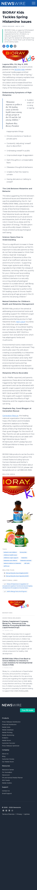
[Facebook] (3, 810)
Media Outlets (7, 783)
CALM (20, 322)
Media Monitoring (8, 735)
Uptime (27, 814)
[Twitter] (6, 810)
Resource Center (8, 769)
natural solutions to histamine (12, 563)
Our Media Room (8, 761)
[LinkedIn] (9, 810)
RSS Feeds (6, 780)
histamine (24, 557)
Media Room (6, 740)
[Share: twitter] (7, 46)
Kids (19, 70)
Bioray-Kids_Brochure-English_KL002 (17, 573)
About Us (5, 753)
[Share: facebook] (4, 46)
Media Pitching (7, 732)
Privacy (19, 814)
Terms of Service (8, 814)
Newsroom (6, 775)
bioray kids (23, 552)
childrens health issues (10, 555)
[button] (33, 3)
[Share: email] (15, 46)
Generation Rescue (10, 416)
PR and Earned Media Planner (12, 777)
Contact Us (6, 791)
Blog (3, 756)
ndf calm (26, 563)
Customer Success (8, 743)
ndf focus (6, 566)
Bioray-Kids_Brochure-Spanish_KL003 (17, 576)
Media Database (7, 730)
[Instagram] (12, 810)
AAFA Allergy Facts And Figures (16, 591)
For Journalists (7, 772)
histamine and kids (25, 560)
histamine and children (10, 560)
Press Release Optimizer (10, 746)
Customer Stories (8, 759)
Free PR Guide (27, 710)
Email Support (7, 793)
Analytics (5, 738)
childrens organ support (11, 557)
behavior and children (10, 552)
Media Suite (6, 727)
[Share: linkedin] (11, 46)
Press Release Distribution (11, 722)
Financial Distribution (9, 724)
